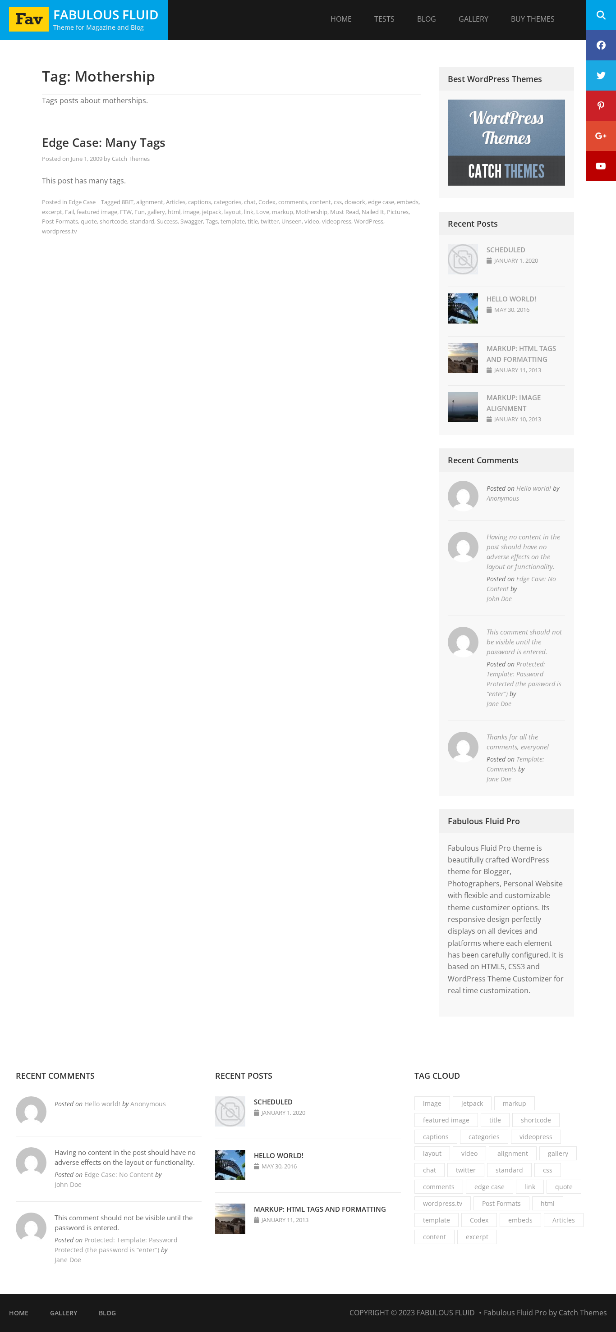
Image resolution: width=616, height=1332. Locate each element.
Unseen (291, 221)
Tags (212, 221)
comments (292, 202)
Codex (267, 202)
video (311, 221)
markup (282, 212)
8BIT (127, 202)
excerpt (52, 212)
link (248, 212)
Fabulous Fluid (106, 14)
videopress (336, 221)
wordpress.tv (59, 231)
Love (262, 212)
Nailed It (373, 212)
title (253, 221)
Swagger (191, 221)
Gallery (473, 19)
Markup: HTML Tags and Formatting (320, 1208)
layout (232, 212)
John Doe (499, 598)
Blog (426, 19)
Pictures (398, 212)
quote (89, 221)
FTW (126, 212)
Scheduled (506, 249)
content (320, 202)
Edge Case (82, 202)
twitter (270, 221)
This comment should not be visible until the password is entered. (524, 641)
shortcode (113, 221)
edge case (381, 202)
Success (167, 221)
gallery (156, 212)
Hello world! (511, 298)
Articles (175, 202)
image (191, 212)
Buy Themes (533, 19)
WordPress (368, 221)
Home (341, 19)
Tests (384, 19)
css (338, 202)
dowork (355, 202)
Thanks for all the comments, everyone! (518, 741)
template (233, 221)
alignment (149, 202)
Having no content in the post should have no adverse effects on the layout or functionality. (523, 551)
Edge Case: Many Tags (103, 142)
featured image (97, 212)
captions (199, 202)
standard (142, 221)
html (174, 212)
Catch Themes (131, 159)
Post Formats (60, 221)
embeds (407, 202)
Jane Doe (499, 703)
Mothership (311, 212)
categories (227, 202)
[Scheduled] (463, 272)
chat (250, 202)
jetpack (211, 212)
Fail (69, 212)
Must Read (344, 212)
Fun (139, 212)
